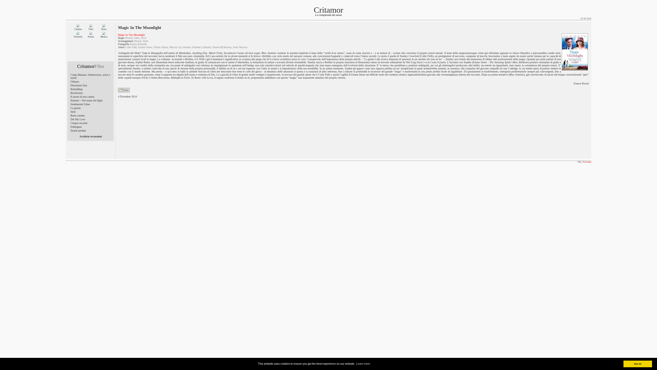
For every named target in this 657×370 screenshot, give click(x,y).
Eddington (76, 126)
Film (91, 29)
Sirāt (72, 111)
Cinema (78, 29)
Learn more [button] (363, 363)
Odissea (74, 81)
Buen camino (77, 115)
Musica (103, 36)
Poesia (91, 36)
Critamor (328, 9)
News (103, 29)
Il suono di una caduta (82, 96)
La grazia (75, 108)
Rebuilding (76, 89)
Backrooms (76, 92)
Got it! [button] (637, 363)
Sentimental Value (80, 104)
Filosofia (78, 36)
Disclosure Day (78, 85)
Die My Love (77, 119)
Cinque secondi (78, 123)
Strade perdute (78, 130)
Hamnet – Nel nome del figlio (86, 100)
